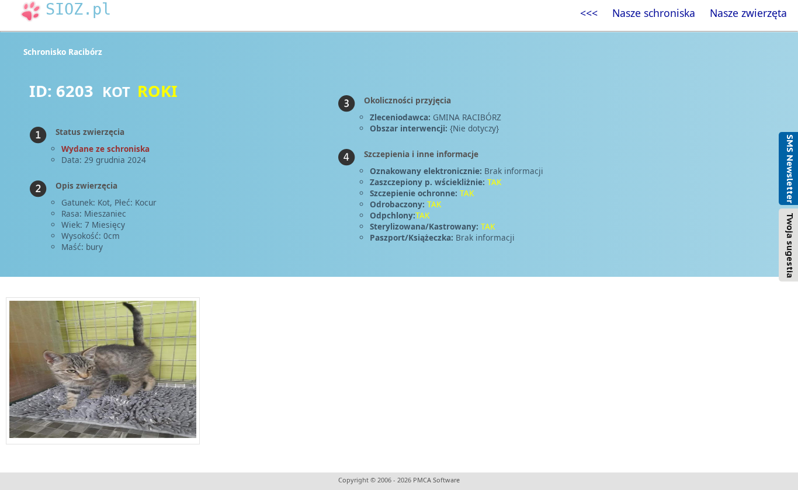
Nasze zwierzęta (748, 13)
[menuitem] (589, 13)
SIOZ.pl (78, 9)
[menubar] (683, 13)
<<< (589, 13)
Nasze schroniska (653, 13)
